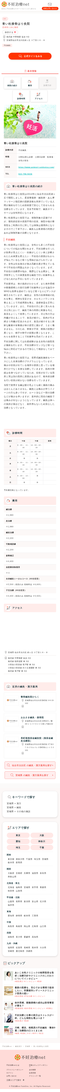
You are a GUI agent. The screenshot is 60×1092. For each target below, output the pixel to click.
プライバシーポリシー (14, 1070)
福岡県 (11, 947)
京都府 (19, 873)
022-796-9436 (25, 174)
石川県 (43, 901)
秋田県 (11, 891)
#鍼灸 (17, 1033)
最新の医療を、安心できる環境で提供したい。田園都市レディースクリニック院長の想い (34, 990)
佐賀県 (19, 947)
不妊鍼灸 (7, 45)
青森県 (43, 887)
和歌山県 (12, 877)
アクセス (39, 99)
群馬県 (19, 862)
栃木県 (11, 862)
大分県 (43, 947)
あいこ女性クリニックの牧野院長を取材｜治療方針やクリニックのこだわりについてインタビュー (34, 975)
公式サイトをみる (33, 56)
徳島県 (11, 937)
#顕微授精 (19, 1008)
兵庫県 (27, 873)
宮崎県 (11, 951)
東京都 (11, 859)
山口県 (43, 926)
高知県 (35, 937)
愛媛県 (27, 937)
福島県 (19, 887)
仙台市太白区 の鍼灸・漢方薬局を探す (32, 765)
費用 (30, 85)
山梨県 (11, 901)
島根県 (19, 926)
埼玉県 (37, 859)
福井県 (11, 905)
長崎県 (27, 947)
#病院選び (19, 981)
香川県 (19, 937)
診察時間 (21, 99)
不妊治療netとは (12, 1065)
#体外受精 (19, 996)
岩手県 (35, 887)
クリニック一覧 (35, 1076)
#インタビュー (30, 981)
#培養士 (49, 1008)
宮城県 (27, 887)
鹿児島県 (20, 951)
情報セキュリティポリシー (38, 1066)
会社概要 (32, 1070)
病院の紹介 (12, 85)
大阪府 (11, 873)
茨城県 (45, 859)
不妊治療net (15, 1086)
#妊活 (41, 1033)
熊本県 (35, 947)
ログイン (9, 1073)
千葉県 (29, 859)
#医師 (39, 981)
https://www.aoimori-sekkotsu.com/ (36, 167)
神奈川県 (20, 859)
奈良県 (43, 873)
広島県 (35, 926)
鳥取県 (11, 926)
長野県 (19, 901)
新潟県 (27, 901)
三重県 (35, 915)
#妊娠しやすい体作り (29, 1033)
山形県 (19, 891)
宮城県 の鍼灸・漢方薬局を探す (32, 775)
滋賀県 (35, 873)
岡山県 (27, 926)
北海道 (11, 887)
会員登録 (32, 1073)
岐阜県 (27, 915)
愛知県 (11, 915)
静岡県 (19, 915)
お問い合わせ (11, 1076)
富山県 (35, 901)
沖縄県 (29, 951)
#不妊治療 (28, 996)
